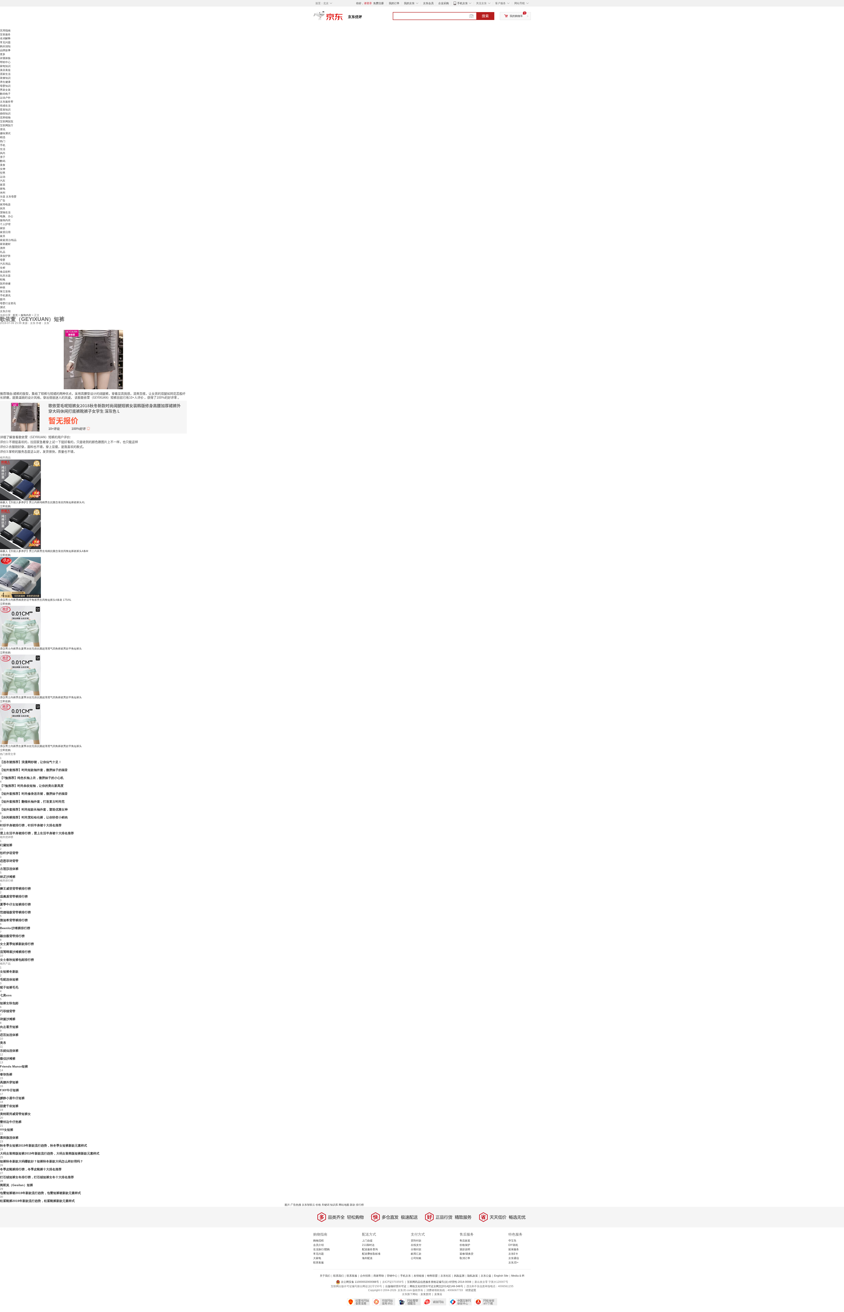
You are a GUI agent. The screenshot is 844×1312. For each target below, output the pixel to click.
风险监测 (459, 1275)
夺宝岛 (512, 1240)
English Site (501, 1275)
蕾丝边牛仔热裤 (11, 1122)
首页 (15, 315)
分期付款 (416, 1249)
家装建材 (5, 244)
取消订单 (465, 1258)
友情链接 (419, 1275)
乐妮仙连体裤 (9, 1050)
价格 (318, 1204)
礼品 (2, 251)
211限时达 (368, 1245)
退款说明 (465, 1249)
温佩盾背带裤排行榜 (14, 896)
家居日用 (5, 232)
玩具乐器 (5, 275)
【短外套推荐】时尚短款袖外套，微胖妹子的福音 (34, 770)
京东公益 (486, 1275)
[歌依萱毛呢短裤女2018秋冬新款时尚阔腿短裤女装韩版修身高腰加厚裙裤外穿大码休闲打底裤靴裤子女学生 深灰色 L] (93, 359)
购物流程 (318, 1240)
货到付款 (416, 1240)
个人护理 (5, 224)
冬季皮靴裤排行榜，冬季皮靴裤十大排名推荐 (31, 1169)
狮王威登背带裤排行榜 (15, 888)
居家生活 (5, 74)
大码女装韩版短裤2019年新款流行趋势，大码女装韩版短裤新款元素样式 (49, 1153)
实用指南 (5, 30)
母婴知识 (5, 85)
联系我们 (338, 1275)
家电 (2, 188)
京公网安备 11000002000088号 (359, 1281)
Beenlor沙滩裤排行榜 (15, 928)
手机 (2, 145)
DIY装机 (513, 1245)
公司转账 (416, 1258)
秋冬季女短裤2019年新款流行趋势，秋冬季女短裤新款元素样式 (43, 1145)
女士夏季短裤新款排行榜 (17, 944)
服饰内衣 (5, 220)
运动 (2, 176)
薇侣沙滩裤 (7, 1058)
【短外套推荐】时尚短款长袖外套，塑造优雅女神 (34, 809)
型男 (2, 172)
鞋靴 (2, 279)
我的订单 (394, 3)
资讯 (2, 129)
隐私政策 (472, 1275)
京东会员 (428, 3)
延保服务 (513, 1249)
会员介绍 (318, 1245)
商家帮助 (378, 1275)
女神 (2, 168)
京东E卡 (513, 1253)
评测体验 (5, 58)
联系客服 (318, 1262)
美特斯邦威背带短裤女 (15, 1114)
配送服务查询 (370, 1249)
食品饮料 (5, 271)
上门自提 (367, 1240)
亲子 (2, 157)
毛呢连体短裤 (9, 979)
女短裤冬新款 (9, 971)
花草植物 (5, 117)
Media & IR (517, 1275)
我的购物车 (516, 16)
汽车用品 (5, 263)
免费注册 (378, 3)
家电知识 (5, 66)
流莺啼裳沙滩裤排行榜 (15, 952)
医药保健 (5, 283)
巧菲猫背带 (7, 1011)
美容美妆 (5, 70)
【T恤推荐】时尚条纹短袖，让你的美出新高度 (32, 785)
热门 (2, 141)
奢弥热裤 (6, 1074)
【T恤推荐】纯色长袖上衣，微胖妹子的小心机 (32, 778)
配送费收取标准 (371, 1253)
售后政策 (465, 1240)
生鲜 (2, 267)
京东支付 (425, 1294)
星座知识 (5, 109)
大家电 (317, 1258)
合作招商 (365, 1275)
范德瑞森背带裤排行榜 (15, 912)
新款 (352, 1204)
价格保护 (465, 1245)
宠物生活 (5, 212)
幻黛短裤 (6, 845)
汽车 (2, 180)
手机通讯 (5, 295)
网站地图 (344, 1204)
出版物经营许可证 (395, 1286)
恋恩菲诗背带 (9, 861)
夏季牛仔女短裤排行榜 (15, 904)
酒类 (2, 248)
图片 (287, 1204)
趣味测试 (5, 133)
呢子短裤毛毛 (9, 987)
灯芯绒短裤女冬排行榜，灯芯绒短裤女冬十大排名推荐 (37, 1177)
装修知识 (5, 78)
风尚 (2, 153)
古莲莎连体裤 (9, 868)
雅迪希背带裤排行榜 (14, 920)
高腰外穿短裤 (9, 1082)
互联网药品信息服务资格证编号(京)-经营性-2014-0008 (439, 1281)
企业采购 (443, 3)
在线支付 (416, 1245)
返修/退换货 (466, 1253)
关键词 (325, 1204)
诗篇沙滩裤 (7, 1019)
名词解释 (5, 38)
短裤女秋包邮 (9, 1003)
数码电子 (5, 93)
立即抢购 (5, 506)
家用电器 (5, 204)
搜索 (485, 16)
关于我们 (325, 1275)
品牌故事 (5, 50)
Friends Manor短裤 (14, 1066)
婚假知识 (5, 113)
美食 (2, 164)
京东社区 (445, 1275)
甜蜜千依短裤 (9, 1106)
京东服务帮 (6, 101)
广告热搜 (296, 1204)
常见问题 (5, 42)
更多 (2, 54)
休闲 (2, 192)
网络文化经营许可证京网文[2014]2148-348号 (436, 1286)
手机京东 (462, 3)
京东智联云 (308, 1204)
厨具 (2, 208)
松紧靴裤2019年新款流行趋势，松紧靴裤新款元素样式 (37, 1201)
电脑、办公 (6, 216)
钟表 (2, 287)
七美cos (6, 995)
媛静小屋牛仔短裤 (12, 1098)
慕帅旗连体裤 (9, 1137)
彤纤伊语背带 (9, 853)
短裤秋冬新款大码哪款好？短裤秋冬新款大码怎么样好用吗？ (41, 1161)
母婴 (2, 259)
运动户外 (5, 97)
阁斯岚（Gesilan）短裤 (16, 1185)
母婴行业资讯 (8, 303)
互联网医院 (6, 121)
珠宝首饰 (5, 291)
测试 (2, 307)
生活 (2, 149)
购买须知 (5, 46)
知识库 (334, 1204)
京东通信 (513, 1258)
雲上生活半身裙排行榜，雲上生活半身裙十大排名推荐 (37, 833)
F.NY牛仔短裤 (9, 1090)
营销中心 (392, 1275)
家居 (2, 184)
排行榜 (360, 1204)
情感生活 (5, 105)
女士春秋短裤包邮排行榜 (17, 959)
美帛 (3, 1042)
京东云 (438, 1294)
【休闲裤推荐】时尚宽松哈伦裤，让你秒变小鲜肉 (34, 817)
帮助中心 (5, 62)
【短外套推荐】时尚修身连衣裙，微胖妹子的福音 (34, 793)
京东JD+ (513, 1262)
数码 (2, 161)
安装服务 (5, 34)
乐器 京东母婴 (8, 196)
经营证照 (471, 1290)
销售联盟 (432, 1275)
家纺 (2, 228)
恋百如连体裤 (9, 1035)
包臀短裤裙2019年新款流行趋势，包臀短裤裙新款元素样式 (40, 1193)
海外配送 (367, 1258)
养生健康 (5, 81)
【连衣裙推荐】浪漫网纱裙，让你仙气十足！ (31, 762)
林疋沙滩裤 (7, 876)
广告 (2, 200)
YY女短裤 (6, 1129)
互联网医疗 (6, 125)
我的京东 (409, 3)
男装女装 (5, 89)
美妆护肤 (5, 255)
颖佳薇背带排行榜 (12, 936)
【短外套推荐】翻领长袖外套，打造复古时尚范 (32, 801)
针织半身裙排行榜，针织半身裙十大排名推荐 (31, 825)
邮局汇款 (416, 1253)
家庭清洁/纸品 (8, 240)
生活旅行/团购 (321, 1249)
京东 (343, 17)
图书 (2, 299)
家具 (2, 236)
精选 (2, 137)
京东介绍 (5, 311)
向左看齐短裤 (9, 1027)
